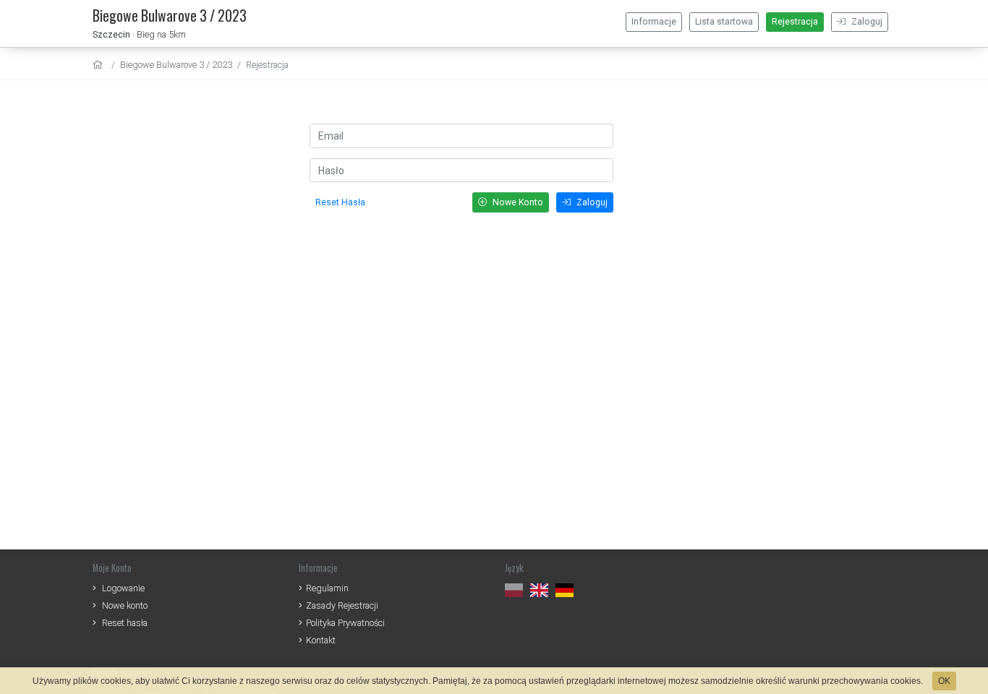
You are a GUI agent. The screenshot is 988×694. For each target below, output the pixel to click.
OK (944, 681)
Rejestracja (795, 22)
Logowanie (123, 588)
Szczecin (111, 34)
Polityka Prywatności (345, 622)
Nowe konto (125, 605)
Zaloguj (865, 22)
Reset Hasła (340, 202)
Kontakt (321, 640)
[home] (99, 64)
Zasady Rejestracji (342, 605)
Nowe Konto (516, 202)
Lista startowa (724, 22)
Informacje (653, 22)
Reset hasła (125, 622)
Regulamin (327, 588)
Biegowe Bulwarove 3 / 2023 (176, 64)
